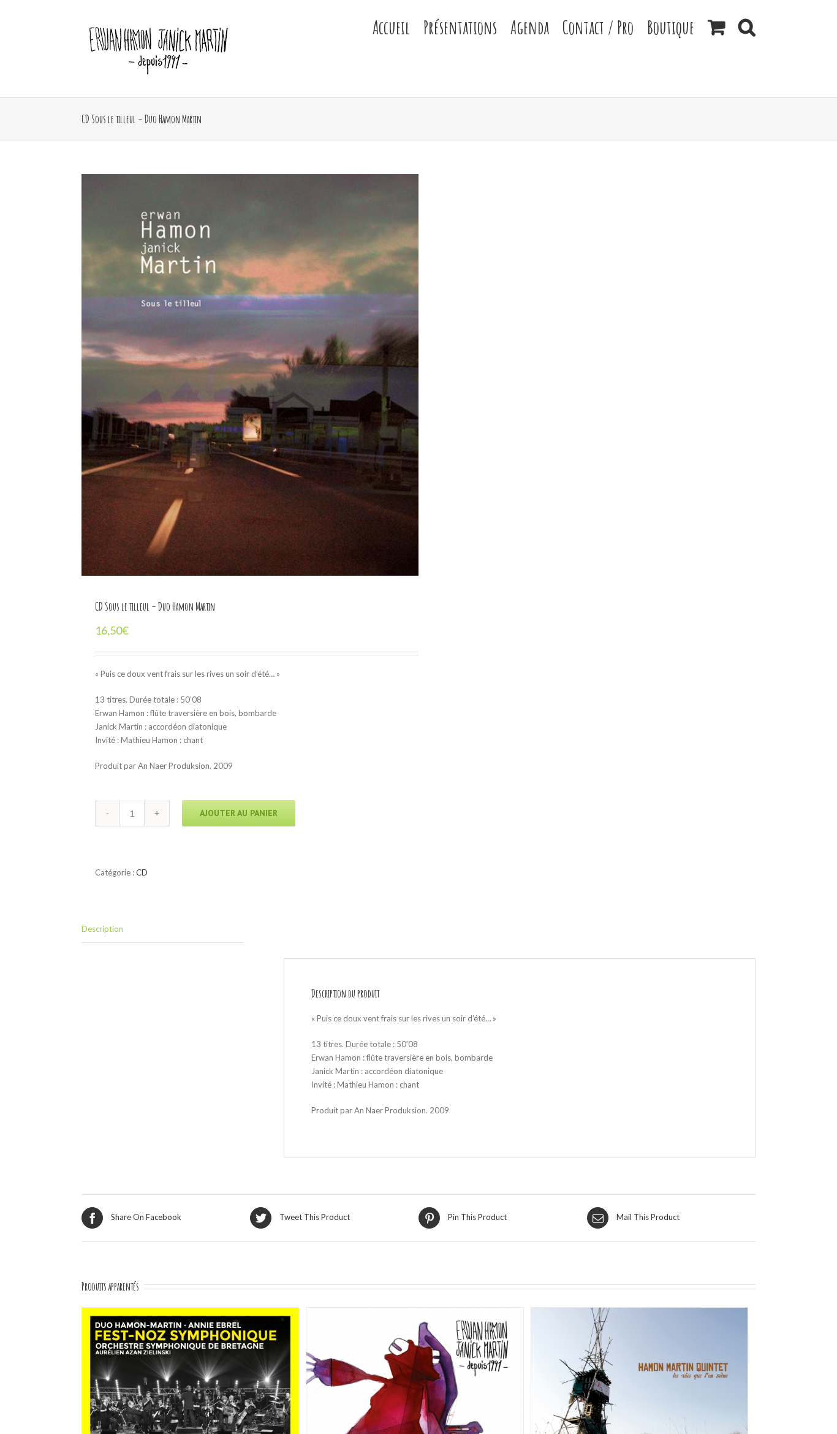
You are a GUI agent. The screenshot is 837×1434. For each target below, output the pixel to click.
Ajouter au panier (239, 812)
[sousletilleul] (249, 375)
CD (142, 872)
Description (102, 929)
